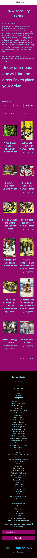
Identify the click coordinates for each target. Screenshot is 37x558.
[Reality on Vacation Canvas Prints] (27, 170)
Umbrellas (18, 443)
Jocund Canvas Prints (27, 341)
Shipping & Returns (18, 388)
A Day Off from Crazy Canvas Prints (27, 145)
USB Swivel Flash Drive (18, 473)
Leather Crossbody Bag (18, 424)
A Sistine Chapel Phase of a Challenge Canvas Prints (27, 264)
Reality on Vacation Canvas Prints (27, 185)
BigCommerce (21, 551)
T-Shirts (18, 452)
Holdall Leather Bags (18, 434)
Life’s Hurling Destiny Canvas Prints (10, 342)
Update (29, 105)
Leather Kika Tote (18, 422)
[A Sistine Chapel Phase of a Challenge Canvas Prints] (27, 247)
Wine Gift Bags (18, 408)
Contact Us (18, 391)
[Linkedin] (22, 381)
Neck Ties (18, 466)
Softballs (18, 482)
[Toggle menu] (2, 2)
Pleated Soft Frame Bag (18, 441)
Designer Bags (18, 478)
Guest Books (18, 417)
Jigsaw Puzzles (18, 457)
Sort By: (7, 113)
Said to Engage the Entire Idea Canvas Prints (9, 224)
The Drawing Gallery (18, 404)
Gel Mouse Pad (18, 413)
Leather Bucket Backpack (18, 438)
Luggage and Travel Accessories (18, 454)
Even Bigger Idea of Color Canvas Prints (27, 222)
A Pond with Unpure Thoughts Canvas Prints (10, 147)
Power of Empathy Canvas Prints (10, 185)
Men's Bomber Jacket (19, 436)
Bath (18, 494)
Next (31, 358)
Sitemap (18, 395)
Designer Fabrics (18, 480)
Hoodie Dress (18, 447)
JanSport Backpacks (18, 406)
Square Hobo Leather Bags (18, 420)
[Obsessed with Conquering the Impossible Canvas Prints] (27, 287)
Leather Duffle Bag (19, 431)
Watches (18, 464)
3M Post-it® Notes (18, 471)
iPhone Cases (18, 491)
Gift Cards (18, 501)
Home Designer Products (18, 487)
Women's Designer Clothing (18, 496)
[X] (15, 381)
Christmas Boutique (18, 503)
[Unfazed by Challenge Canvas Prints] (10, 247)
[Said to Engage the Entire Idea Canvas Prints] (10, 207)
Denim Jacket (18, 415)
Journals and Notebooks (18, 475)
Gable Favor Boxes (18, 468)
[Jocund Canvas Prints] (27, 327)
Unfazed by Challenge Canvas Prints (10, 262)
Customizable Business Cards (18, 459)
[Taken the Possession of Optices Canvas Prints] (10, 287)
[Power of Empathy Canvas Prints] (10, 170)
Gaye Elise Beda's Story (18, 401)
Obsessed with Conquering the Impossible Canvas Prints (27, 304)
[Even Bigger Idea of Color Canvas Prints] (27, 207)
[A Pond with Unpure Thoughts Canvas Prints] (10, 130)
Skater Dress (18, 450)
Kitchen (18, 498)
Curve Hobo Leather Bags (18, 445)
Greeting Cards (18, 485)
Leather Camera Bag (18, 429)
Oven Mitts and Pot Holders (19, 410)
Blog (18, 393)
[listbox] (18, 113)
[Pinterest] (18, 381)
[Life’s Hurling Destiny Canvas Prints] (10, 327)
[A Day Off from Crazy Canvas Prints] (27, 130)
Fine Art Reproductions (18, 489)
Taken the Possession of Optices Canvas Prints (10, 304)
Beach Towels (18, 461)
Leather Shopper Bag (18, 427)
